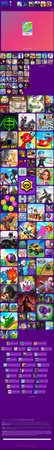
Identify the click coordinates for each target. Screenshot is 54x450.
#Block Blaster (21, 427)
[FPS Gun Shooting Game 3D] (20, 76)
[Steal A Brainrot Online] (3, 87)
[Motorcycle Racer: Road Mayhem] (9, 70)
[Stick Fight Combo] (44, 64)
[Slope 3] (25, 6)
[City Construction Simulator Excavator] (20, 82)
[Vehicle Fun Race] (9, 58)
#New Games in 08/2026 (32, 427)
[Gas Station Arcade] (44, 58)
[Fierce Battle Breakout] (3, 82)
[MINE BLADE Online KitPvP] (26, 64)
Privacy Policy (25, 446)
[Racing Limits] (37, 6)
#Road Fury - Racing (11, 427)
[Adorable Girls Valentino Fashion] (50, 64)
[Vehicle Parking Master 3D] (14, 58)
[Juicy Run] (14, 82)
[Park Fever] (38, 64)
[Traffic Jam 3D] (9, 87)
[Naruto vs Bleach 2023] (26, 82)
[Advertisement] (42, 75)
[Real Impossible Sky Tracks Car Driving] (43, 6)
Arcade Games (8, 422)
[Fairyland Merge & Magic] (9, 76)
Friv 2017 (4, 420)
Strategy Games (42, 343)
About (19, 446)
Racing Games (27, 343)
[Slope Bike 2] (14, 87)
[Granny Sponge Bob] (32, 64)
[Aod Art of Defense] (9, 93)
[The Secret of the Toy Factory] (20, 64)
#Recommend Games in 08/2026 (44, 427)
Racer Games (22, 422)
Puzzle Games (21, 348)
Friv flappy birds (30, 422)
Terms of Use (32, 446)
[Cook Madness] (32, 58)
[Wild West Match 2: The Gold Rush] (49, 6)
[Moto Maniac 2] (50, 58)
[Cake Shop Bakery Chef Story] (26, 76)
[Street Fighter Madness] (20, 93)
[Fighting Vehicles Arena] (3, 58)
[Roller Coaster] (14, 70)
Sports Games (14, 343)
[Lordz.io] (3, 70)
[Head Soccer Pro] (38, 58)
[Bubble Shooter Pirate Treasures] (9, 64)
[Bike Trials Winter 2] (26, 70)
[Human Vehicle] (20, 58)
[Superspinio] (3, 64)
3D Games (16, 422)
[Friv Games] (10, 2)
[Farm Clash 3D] (3, 76)
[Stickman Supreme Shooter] (9, 82)
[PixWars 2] (14, 93)
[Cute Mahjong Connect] (14, 64)
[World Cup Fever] (3, 93)
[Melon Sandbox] (20, 70)
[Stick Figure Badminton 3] (19, 6)
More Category (45, 422)
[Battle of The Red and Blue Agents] (26, 87)
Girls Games (48, 348)
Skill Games (8, 348)
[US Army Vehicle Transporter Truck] (26, 58)
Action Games (35, 348)
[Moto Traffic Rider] (31, 6)
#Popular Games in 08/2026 (8, 428)
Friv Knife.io (38, 422)
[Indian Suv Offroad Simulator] (14, 76)
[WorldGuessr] (20, 87)
